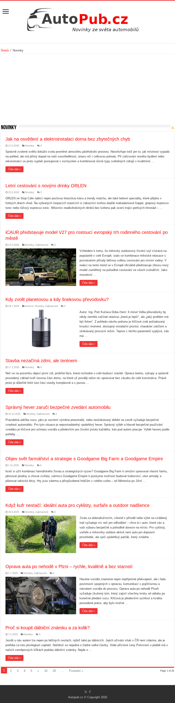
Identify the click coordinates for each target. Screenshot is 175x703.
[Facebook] (89, 692)
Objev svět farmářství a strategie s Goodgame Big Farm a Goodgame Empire (84, 458)
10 (45, 671)
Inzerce (29, 306)
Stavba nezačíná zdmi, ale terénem (41, 360)
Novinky (29, 145)
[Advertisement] (87, 90)
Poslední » (76, 671)
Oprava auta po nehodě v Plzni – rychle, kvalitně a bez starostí (69, 566)
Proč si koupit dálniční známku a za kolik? (47, 627)
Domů (5, 50)
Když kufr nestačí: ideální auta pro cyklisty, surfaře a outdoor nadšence (77, 505)
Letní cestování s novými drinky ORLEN (45, 185)
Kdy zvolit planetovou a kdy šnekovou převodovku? (57, 299)
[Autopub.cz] (87, 18)
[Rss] (86, 692)
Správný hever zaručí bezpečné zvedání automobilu (58, 407)
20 (54, 671)
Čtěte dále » (14, 169)
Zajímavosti (41, 244)
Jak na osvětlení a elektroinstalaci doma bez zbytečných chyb (67, 139)
